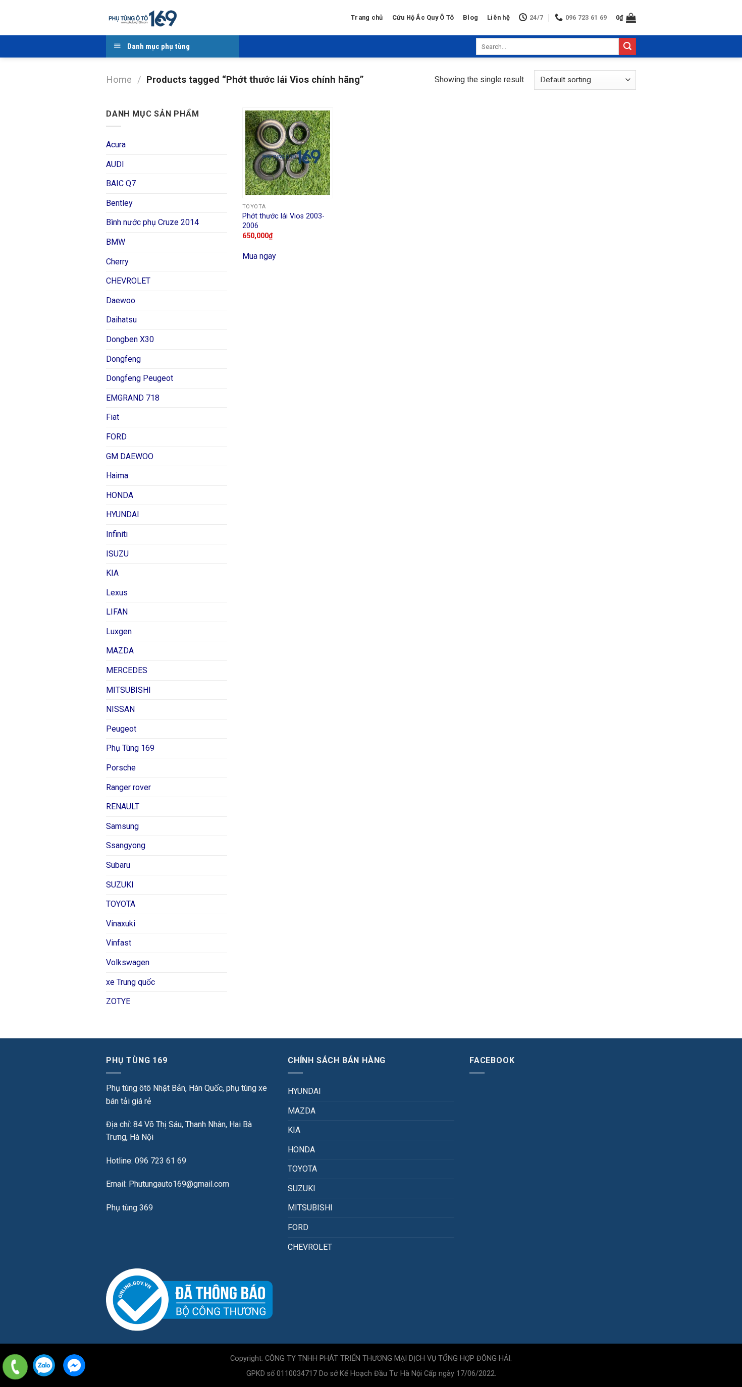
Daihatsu (121, 319)
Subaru (118, 865)
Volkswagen (127, 962)
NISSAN (120, 709)
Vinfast (118, 943)
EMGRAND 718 (133, 398)
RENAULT (122, 806)
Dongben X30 (130, 339)
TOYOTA (120, 904)
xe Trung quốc (130, 982)
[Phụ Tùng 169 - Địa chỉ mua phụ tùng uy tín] (142, 18)
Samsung (122, 826)
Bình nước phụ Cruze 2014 (152, 222)
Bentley (119, 203)
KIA (112, 573)
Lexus (117, 592)
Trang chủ (367, 17)
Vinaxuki (120, 923)
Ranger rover (128, 787)
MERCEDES (126, 670)
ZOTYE (118, 1001)
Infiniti (117, 534)
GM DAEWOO (129, 456)
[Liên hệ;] (15, 1366)
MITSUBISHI (128, 690)
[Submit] (627, 46)
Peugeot (121, 729)
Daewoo (120, 300)
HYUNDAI (122, 514)
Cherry (117, 261)
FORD (116, 436)
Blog (470, 17)
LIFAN (117, 612)
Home (119, 79)
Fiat (112, 417)
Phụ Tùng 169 (130, 748)
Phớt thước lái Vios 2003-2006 (283, 221)
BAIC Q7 (121, 183)
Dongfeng (123, 359)
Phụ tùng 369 (129, 1207)
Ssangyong (125, 845)
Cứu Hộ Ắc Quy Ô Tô (423, 17)
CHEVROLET (128, 281)
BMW (115, 242)
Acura (116, 144)
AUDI (115, 164)
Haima (117, 475)
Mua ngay (259, 256)
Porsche (121, 767)
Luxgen (119, 631)
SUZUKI (120, 885)
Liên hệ (498, 17)
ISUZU (117, 554)
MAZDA (120, 650)
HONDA (119, 495)
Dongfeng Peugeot (139, 378)
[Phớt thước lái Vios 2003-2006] (287, 152)
